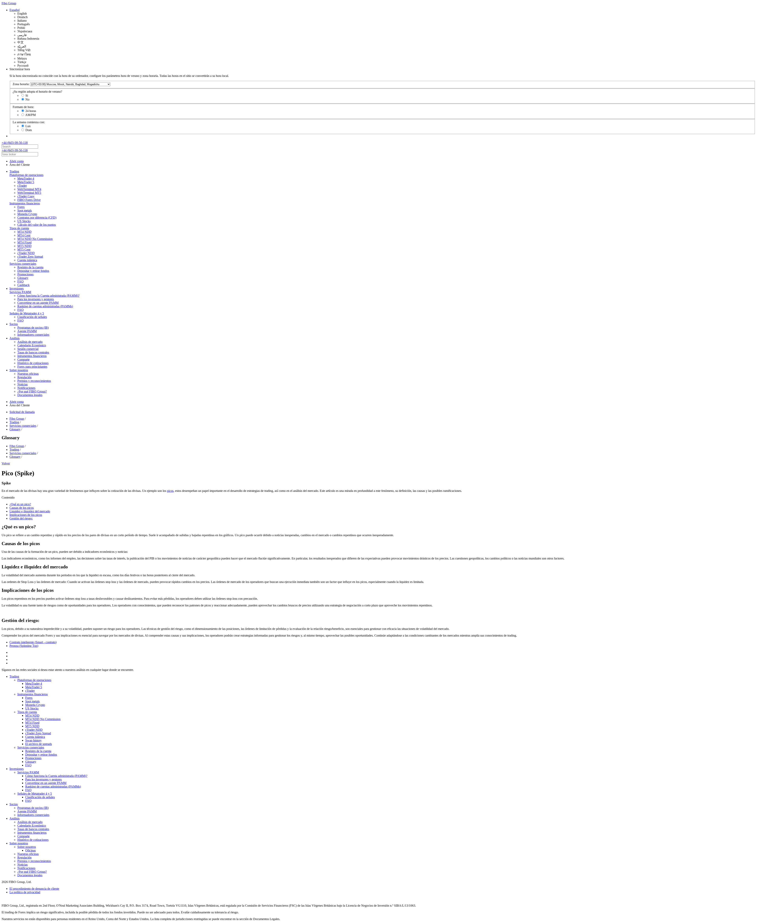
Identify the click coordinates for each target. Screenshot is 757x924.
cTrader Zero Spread (30, 256)
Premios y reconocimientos (34, 380)
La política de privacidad (24, 892)
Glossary (22, 278)
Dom (28, 130)
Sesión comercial (27, 349)
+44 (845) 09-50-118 (15, 142)
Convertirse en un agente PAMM (38, 302)
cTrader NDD (26, 253)
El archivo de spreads (38, 744)
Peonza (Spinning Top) (23, 645)
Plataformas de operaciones (26, 175)
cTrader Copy (25, 196)
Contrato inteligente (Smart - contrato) (33, 642)
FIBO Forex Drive (29, 199)
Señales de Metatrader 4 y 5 (26, 313)
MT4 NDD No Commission (35, 239)
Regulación (24, 377)
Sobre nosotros (18, 370)
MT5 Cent (23, 249)
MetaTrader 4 (25, 178)
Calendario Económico (31, 345)
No (27, 99)
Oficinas (30, 850)
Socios (13, 324)
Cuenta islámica (27, 260)
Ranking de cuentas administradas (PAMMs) (45, 306)
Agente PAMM (27, 331)
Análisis (14, 338)
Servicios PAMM (20, 292)
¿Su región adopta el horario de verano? (37, 91)
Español (14, 10)
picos (170, 490)
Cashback (23, 285)
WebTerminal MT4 (29, 189)
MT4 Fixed (24, 242)
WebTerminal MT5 (29, 192)
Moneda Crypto (27, 214)
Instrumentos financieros (24, 203)
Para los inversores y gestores (35, 299)
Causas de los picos (21, 507)
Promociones (25, 274)
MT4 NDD (24, 231)
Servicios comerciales (22, 263)
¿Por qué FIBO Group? (32, 391)
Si (26, 95)
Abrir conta (16, 161)
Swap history (33, 740)
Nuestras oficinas (28, 373)
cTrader (22, 185)
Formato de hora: (23, 107)
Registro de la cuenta (30, 267)
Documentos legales (29, 395)
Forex (21, 207)
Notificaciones (26, 388)
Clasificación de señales (32, 317)
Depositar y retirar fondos (33, 270)
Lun (28, 126)
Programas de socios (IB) (33, 327)
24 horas (30, 111)
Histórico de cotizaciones (32, 363)
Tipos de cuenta (19, 228)
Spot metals (24, 210)
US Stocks (24, 221)
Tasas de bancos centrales (33, 352)
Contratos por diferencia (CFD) (36, 217)
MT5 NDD (24, 246)
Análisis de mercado (30, 341)
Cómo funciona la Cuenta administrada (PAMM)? (48, 295)
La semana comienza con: (29, 122)
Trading (14, 171)
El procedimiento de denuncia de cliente (34, 888)
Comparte (23, 359)
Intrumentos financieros (32, 356)
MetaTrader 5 (25, 182)
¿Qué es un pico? (20, 504)
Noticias (22, 384)
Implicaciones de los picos (25, 515)
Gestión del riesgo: (21, 518)
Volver (6, 463)
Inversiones (16, 288)
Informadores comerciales (33, 334)
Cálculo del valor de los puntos (36, 224)
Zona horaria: (21, 84)
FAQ (20, 281)
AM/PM (30, 115)
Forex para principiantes (32, 366)
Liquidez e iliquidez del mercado (29, 511)
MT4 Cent (23, 235)
